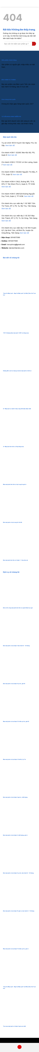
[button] (3, 3)
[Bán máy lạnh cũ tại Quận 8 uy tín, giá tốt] (18, 666)
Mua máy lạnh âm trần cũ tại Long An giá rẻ (14, 484)
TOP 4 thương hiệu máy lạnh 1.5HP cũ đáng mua (16, 333)
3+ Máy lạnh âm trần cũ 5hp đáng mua (13, 446)
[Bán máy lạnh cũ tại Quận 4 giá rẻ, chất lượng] (18, 780)
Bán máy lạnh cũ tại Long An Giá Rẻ (12, 522)
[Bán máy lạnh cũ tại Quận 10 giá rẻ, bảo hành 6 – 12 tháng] (18, 893)
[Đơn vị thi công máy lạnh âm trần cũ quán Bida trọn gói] (18, 590)
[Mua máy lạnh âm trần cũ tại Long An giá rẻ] (18, 467)
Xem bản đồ (10, 145)
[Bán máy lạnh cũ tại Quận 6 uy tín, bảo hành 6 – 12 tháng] (18, 855)
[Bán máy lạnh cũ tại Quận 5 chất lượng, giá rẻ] (18, 818)
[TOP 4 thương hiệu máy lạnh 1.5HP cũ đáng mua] (18, 315)
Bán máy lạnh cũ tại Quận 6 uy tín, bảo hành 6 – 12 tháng (18, 873)
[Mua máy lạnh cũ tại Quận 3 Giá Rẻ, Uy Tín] (18, 742)
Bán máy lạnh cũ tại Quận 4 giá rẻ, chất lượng (15, 797)
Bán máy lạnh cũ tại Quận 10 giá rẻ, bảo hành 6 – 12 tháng (18, 911)
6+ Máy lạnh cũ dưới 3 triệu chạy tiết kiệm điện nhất (17, 408)
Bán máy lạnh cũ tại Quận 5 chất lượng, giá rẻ (15, 835)
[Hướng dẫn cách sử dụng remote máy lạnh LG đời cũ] (18, 353)
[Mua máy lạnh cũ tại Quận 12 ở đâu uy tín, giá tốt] (18, 704)
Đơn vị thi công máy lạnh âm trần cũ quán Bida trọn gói (18, 608)
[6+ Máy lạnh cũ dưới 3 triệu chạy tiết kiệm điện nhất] (18, 391)
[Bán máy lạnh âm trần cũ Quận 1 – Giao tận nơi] (18, 543)
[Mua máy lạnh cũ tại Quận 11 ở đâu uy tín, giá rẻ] (18, 931)
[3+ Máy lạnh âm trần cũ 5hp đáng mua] (18, 429)
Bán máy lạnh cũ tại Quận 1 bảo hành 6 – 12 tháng (16, 645)
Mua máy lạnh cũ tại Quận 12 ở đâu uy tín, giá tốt (16, 721)
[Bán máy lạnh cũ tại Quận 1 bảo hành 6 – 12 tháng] (18, 628)
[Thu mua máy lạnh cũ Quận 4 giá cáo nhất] (18, 1009)
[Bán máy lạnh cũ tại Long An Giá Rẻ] (18, 505)
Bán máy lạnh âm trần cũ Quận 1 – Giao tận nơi (15, 560)
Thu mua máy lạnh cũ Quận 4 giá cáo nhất (14, 1026)
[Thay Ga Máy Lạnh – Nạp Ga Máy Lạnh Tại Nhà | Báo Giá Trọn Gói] (18, 276)
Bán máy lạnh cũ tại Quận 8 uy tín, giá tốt (14, 683)
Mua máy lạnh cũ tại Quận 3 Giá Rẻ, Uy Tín (14, 759)
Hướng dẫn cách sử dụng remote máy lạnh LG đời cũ (17, 370)
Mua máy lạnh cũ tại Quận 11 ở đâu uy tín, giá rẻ (15, 948)
